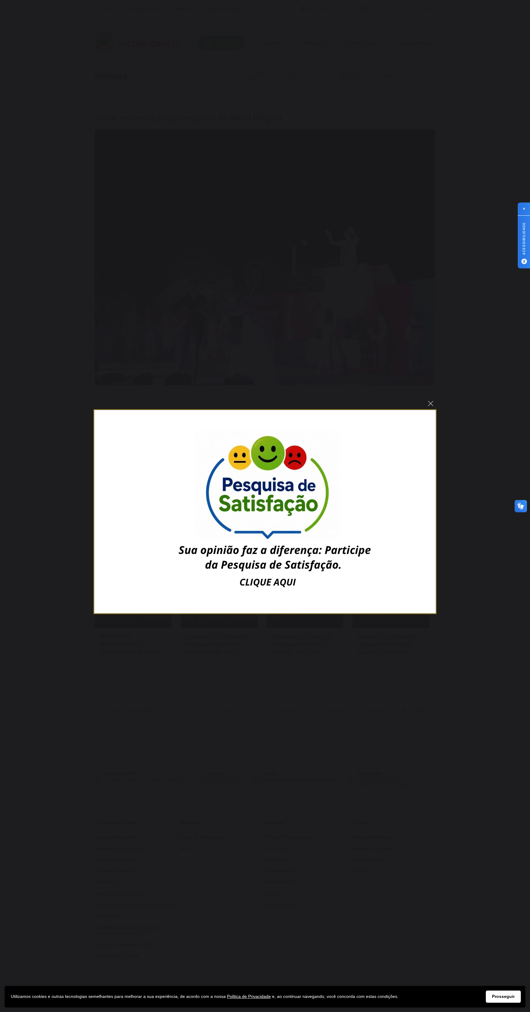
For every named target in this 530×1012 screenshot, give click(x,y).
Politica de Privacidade (249, 996)
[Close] (430, 403)
